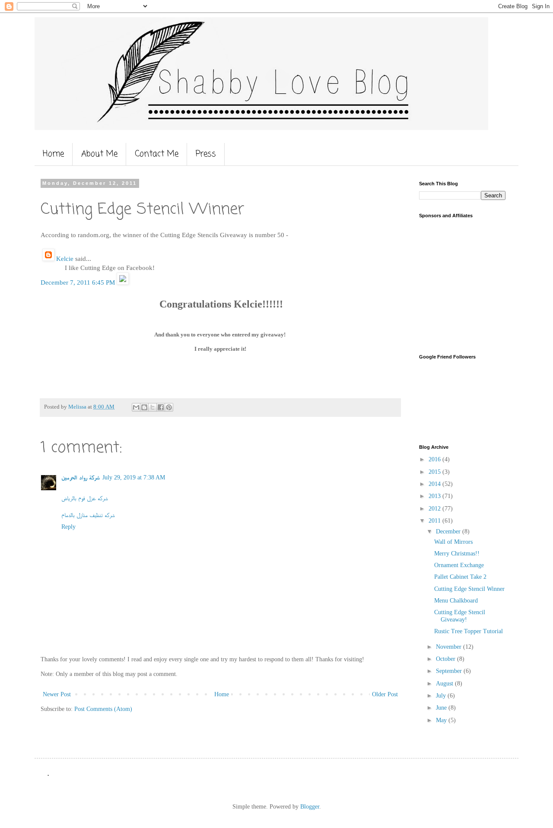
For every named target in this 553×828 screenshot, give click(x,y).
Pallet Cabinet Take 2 (460, 577)
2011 (435, 520)
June (442, 707)
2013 (435, 496)
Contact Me (156, 154)
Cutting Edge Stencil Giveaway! (459, 616)
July (442, 695)
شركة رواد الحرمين (80, 477)
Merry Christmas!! (457, 553)
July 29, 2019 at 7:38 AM (133, 477)
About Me (99, 154)
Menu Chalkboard (456, 600)
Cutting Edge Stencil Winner (469, 589)
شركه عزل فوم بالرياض (84, 498)
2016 (435, 459)
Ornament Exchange (459, 565)
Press (206, 154)
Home (53, 154)
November (449, 647)
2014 (435, 484)
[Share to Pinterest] (169, 407)
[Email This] (136, 407)
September (450, 671)
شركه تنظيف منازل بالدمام (88, 515)
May (442, 720)
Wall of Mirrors (453, 542)
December (449, 531)
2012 (435, 508)
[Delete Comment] (123, 282)
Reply (68, 526)
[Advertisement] (473, 285)
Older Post (385, 694)
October (446, 659)
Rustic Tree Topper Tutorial (468, 631)
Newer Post (57, 694)
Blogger (309, 806)
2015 (435, 472)
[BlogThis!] (144, 407)
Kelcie (63, 258)
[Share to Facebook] (160, 407)
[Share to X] (152, 407)
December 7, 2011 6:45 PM (79, 282)
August (445, 683)
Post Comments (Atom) (103, 709)
